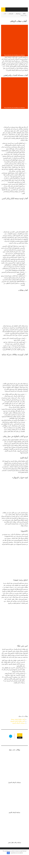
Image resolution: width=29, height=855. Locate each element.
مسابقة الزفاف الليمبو (14, 812)
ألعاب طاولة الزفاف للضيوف (17, 721)
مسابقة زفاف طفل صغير (14, 842)
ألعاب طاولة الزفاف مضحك (18, 719)
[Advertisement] (14, 39)
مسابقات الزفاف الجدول (18, 723)
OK (8, 852)
